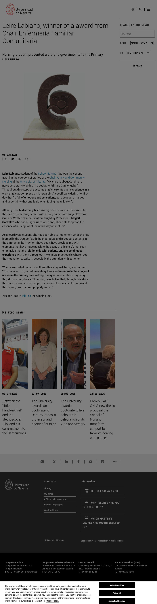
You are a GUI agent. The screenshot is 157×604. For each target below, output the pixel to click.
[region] (78, 592)
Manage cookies (117, 585)
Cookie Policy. (52, 600)
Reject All (117, 593)
